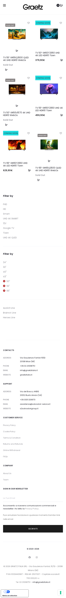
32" (4, 267)
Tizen (6, 232)
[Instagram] (37, 557)
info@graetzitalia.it (29, 370)
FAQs (5, 456)
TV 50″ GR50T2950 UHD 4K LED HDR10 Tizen (47, 54)
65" (8, 290)
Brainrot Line (9, 312)
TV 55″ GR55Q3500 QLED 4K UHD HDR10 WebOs (16, 59)
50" (8, 281)
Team (6, 479)
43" (5, 276)
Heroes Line (9, 317)
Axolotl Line (9, 308)
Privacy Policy (9, 425)
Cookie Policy (9, 431)
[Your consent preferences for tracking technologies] (61, 593)
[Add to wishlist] (28, 23)
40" (5, 271)
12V (4, 223)
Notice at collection (9, 595)
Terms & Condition (12, 437)
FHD (5, 204)
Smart (6, 213)
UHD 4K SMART (10, 218)
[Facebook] (30, 557)
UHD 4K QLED (10, 237)
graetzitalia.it (26, 374)
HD (4, 209)
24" (5, 262)
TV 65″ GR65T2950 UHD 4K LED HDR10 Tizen (15, 164)
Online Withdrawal (11, 450)
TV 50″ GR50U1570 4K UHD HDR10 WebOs (16, 114)
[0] (61, 5)
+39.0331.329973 (27, 399)
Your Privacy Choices (18, 592)
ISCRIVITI (33, 528)
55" (8, 286)
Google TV (8, 228)
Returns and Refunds (13, 444)
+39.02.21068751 (27, 366)
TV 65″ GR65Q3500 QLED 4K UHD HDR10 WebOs (48, 169)
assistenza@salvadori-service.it (35, 404)
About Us (7, 473)
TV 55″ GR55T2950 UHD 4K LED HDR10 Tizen (49, 109)
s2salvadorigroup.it (29, 408)
